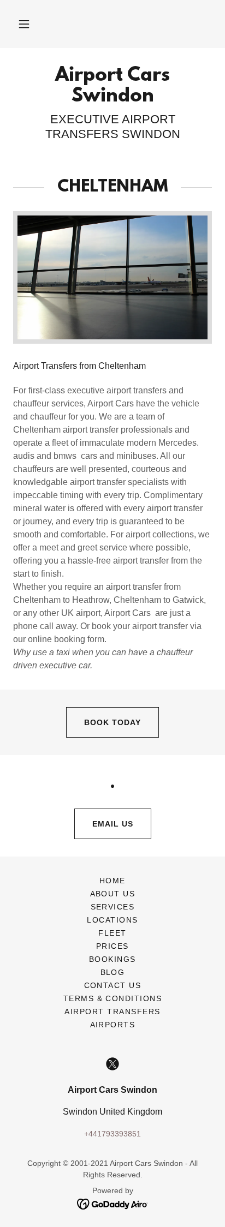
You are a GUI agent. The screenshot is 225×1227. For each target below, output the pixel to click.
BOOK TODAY (112, 722)
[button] (24, 24)
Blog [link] (112, 972)
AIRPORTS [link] (112, 1024)
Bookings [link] (112, 959)
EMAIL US (112, 823)
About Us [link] (112, 893)
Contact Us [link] (112, 985)
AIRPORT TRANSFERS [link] (112, 1011)
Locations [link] (112, 919)
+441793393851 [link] (112, 1133)
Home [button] (112, 880)
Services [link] (113, 906)
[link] (112, 86)
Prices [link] (112, 946)
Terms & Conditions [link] (112, 998)
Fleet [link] (112, 933)
